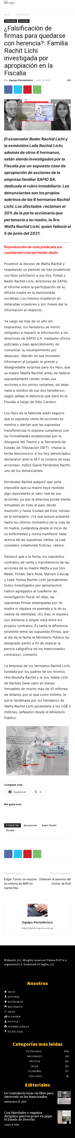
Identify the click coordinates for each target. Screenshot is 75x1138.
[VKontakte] (45, 972)
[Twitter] (18, 89)
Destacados (22, 14)
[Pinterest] (27, 89)
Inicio (7, 14)
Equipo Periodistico (21, 80)
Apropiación (30, 825)
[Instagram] (30, 972)
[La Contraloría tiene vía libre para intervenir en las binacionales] (64, 1097)
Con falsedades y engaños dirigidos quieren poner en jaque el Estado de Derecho (28, 1116)
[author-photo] (38, 916)
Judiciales (23, 20)
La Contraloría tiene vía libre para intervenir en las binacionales (28, 1095)
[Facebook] (8, 89)
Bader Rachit (49, 825)
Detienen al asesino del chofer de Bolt (55, 881)
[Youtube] (52, 972)
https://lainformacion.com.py (37, 928)
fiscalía (10, 830)
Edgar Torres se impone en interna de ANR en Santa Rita (20, 883)
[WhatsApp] (37, 89)
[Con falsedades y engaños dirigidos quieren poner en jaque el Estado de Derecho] (64, 1117)
